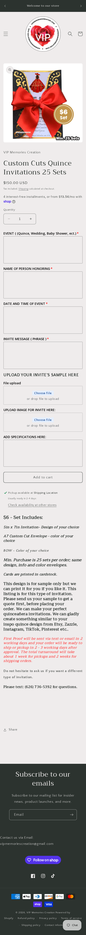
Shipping (23, 189)
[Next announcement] (81, 6)
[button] (6, 34)
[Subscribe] (72, 814)
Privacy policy (48, 918)
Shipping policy (31, 925)
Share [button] (13, 730)
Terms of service (71, 918)
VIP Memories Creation (41, 912)
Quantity (9, 209)
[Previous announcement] (5, 6)
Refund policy (26, 918)
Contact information (57, 925)
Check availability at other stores (32, 505)
